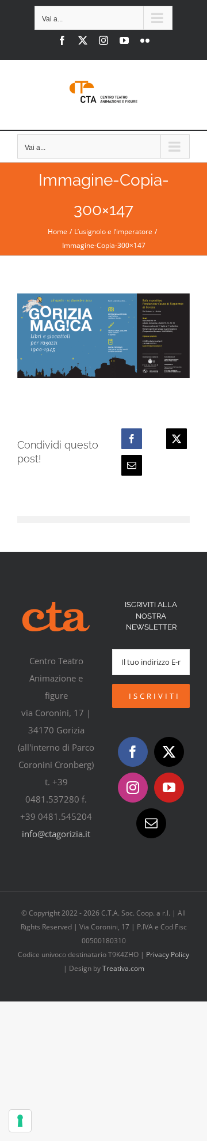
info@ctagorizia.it (56, 833)
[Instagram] (133, 788)
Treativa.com (123, 968)
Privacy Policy (167, 954)
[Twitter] (169, 752)
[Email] (131, 465)
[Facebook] (131, 438)
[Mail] (151, 823)
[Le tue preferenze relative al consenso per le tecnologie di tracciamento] (20, 1121)
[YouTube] (169, 788)
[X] (176, 438)
